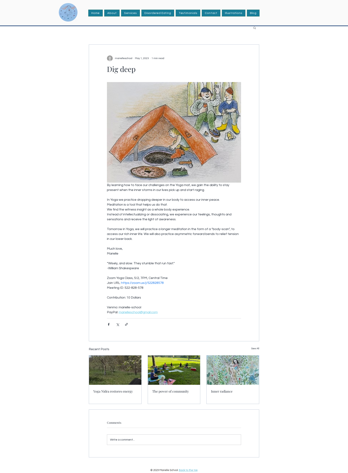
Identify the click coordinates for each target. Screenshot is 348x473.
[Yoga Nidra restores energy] (115, 370)
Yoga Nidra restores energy (113, 391)
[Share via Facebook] (108, 324)
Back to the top (188, 470)
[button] (130, 13)
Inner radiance (222, 391)
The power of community (170, 391)
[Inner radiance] (233, 370)
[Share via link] (126, 324)
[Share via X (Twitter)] (117, 324)
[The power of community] (174, 370)
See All (255, 348)
